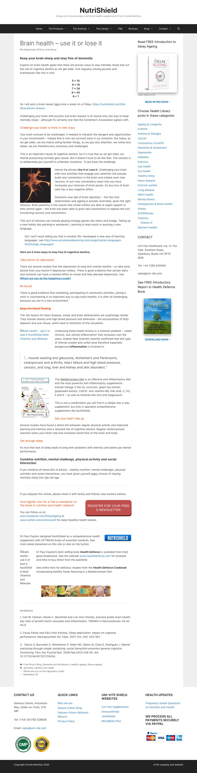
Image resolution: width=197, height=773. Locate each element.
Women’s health (147, 227)
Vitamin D (146, 222)
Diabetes (143, 157)
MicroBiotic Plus (111, 721)
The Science (79, 28)
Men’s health (145, 194)
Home (39, 28)
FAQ (120, 28)
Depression (145, 152)
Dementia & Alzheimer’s (152, 147)
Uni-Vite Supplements (115, 706)
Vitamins (143, 218)
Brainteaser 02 (30, 674)
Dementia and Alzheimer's (56, 664)
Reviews (133, 28)
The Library (102, 28)
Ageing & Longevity (150, 124)
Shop (147, 28)
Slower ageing (94, 664)
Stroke (142, 208)
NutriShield (98, 10)
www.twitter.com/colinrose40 (38, 520)
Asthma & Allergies (149, 133)
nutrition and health (44, 667)
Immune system (147, 185)
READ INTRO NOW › (157, 101)
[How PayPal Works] (164, 742)
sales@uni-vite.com (34, 728)
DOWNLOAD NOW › (157, 339)
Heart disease (146, 180)
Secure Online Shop (70, 708)
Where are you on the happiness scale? (43, 671)
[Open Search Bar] (178, 28)
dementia (28, 667)
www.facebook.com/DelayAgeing (40, 516)
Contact (163, 28)
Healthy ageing (78, 664)
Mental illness (146, 199)
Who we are (65, 703)
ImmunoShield (110, 711)
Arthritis (143, 128)
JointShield (108, 716)
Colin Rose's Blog (32, 664)
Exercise (143, 161)
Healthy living (146, 175)
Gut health (144, 171)
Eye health (144, 166)
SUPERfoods (145, 213)
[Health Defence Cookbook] (76, 585)
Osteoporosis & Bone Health (155, 204)
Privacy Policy (66, 721)
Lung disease (146, 190)
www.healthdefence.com (95, 556)
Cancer (142, 138)
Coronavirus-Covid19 (151, 143)
